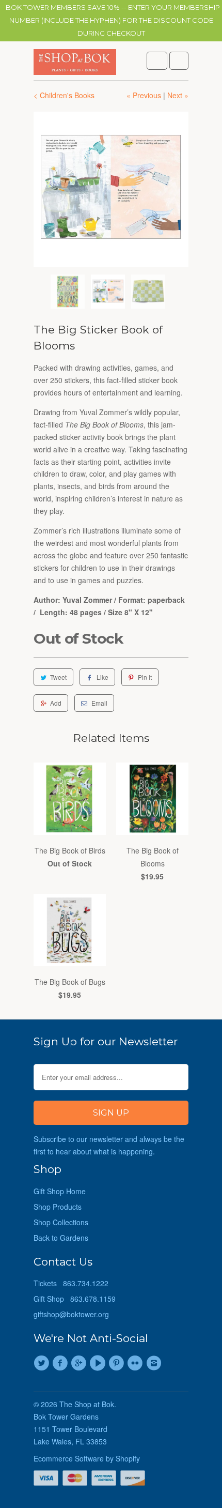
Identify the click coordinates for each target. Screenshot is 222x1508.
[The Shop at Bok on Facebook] (61, 1363)
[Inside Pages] (111, 189)
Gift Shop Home (60, 1191)
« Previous (143, 95)
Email (99, 702)
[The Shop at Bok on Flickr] (136, 1363)
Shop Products (58, 1206)
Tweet (58, 677)
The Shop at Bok (86, 1404)
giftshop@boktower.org (71, 1314)
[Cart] (178, 61)
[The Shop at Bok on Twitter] (43, 1363)
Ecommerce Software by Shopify (87, 1458)
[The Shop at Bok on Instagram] (155, 1363)
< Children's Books (64, 95)
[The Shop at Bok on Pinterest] (117, 1363)
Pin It (145, 677)
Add (55, 702)
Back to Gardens (61, 1237)
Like (102, 677)
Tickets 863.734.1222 (71, 1283)
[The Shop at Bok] (75, 65)
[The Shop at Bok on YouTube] (99, 1363)
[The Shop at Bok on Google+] (80, 1363)
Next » (177, 95)
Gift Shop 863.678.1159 (75, 1298)
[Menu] (157, 61)
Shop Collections (61, 1222)
